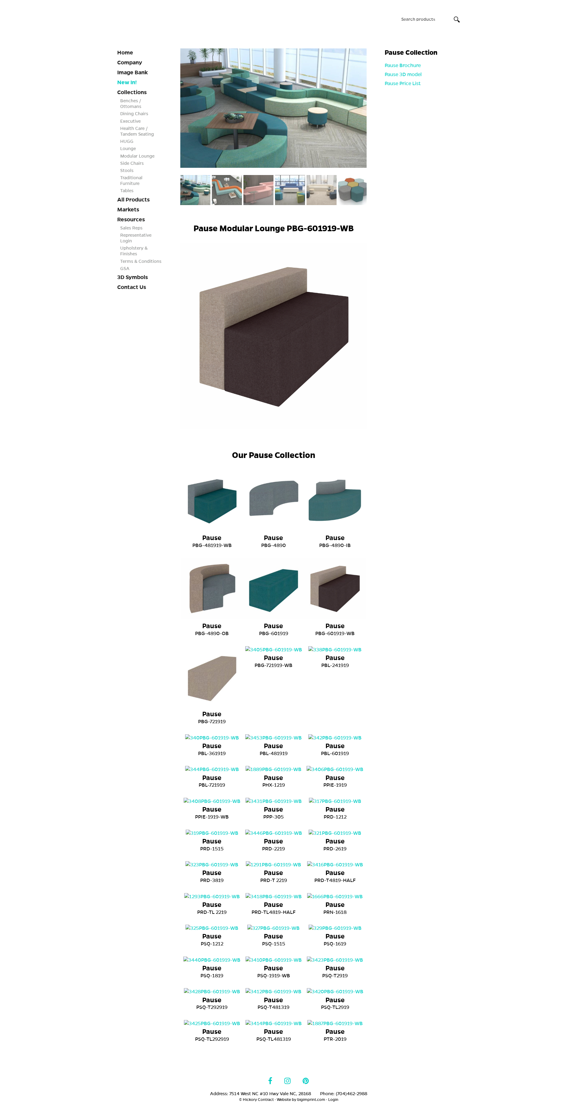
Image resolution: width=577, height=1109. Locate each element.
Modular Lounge (137, 156)
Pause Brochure (403, 65)
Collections (132, 92)
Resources (131, 220)
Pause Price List (403, 83)
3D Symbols (132, 277)
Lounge (128, 148)
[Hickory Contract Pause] (273, 108)
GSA (125, 268)
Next (376, 109)
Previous (171, 109)
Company (129, 63)
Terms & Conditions (140, 261)
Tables (126, 190)
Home (125, 53)
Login (333, 1100)
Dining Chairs (134, 113)
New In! (127, 82)
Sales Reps (131, 228)
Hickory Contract (160, 17)
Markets (128, 210)
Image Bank (132, 72)
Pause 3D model (403, 74)
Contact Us (131, 287)
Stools (126, 170)
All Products (133, 200)
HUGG (126, 141)
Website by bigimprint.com (301, 1100)
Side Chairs (132, 163)
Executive (130, 121)
